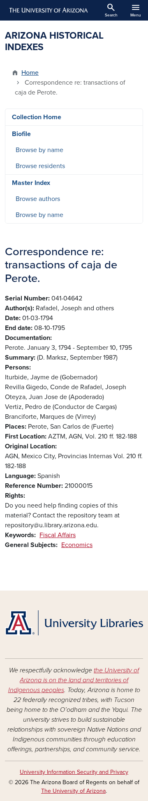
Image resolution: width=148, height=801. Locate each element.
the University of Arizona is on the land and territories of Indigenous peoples (73, 680)
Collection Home (36, 117)
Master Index (31, 183)
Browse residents (40, 166)
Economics (76, 545)
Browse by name (39, 150)
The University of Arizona (73, 790)
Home (30, 73)
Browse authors (38, 199)
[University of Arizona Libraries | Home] (74, 622)
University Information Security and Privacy (74, 772)
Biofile (21, 134)
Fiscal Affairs (57, 535)
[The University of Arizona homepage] (48, 10)
